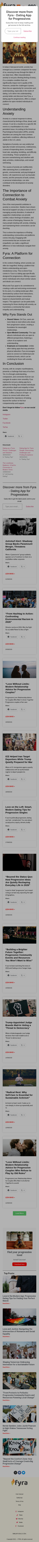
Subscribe (28, 31)
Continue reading (19, 37)
